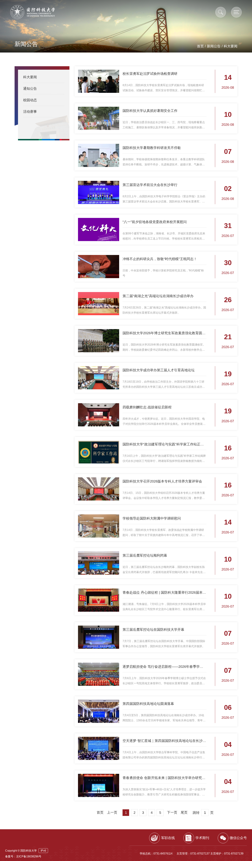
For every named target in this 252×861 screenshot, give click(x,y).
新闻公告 (214, 46)
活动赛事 (30, 111)
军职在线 (168, 838)
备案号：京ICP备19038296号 (23, 856)
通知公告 (30, 88)
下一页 (172, 812)
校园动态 (30, 100)
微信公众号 (238, 838)
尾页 (184, 812)
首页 (200, 46)
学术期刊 (202, 838)
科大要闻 (230, 46)
